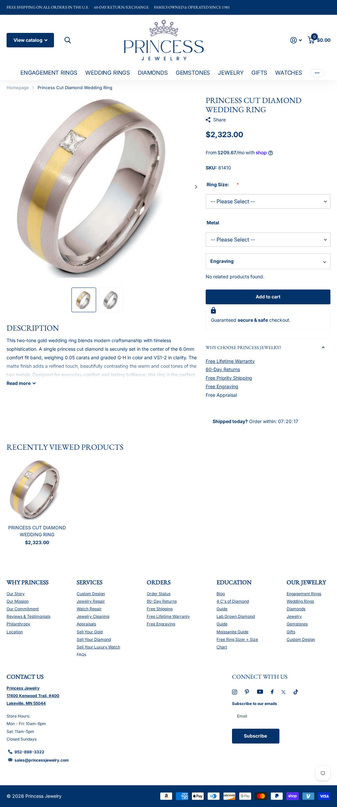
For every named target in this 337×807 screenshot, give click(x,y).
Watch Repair (89, 608)
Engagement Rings (304, 593)
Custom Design (91, 593)
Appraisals (86, 623)
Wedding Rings (300, 601)
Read (19, 383)
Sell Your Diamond (94, 639)
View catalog (28, 40)
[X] (283, 692)
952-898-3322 (29, 751)
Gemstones (297, 623)
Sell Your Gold (90, 631)
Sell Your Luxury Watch (98, 646)
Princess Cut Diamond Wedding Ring (37, 531)
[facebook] (272, 692)
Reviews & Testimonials (28, 616)
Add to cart (268, 296)
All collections (48, 73)
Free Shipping (159, 608)
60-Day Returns (223, 369)
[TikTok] (296, 692)
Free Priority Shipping (229, 378)
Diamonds (296, 608)
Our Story (16, 593)
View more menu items (317, 72)
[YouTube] (260, 692)
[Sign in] (296, 40)
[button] (196, 187)
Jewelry (294, 616)
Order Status (158, 593)
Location (15, 631)
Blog (221, 593)
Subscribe (256, 736)
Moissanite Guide (232, 631)
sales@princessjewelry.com (41, 760)
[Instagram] (234, 692)
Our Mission (18, 601)
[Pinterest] (247, 692)
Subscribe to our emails (254, 703)
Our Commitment (23, 608)
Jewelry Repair (91, 601)
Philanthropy (18, 623)
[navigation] (83, 300)
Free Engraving (222, 386)
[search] (67, 40)
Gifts (291, 631)
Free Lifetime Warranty (230, 361)
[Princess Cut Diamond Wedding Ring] (37, 489)
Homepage (18, 87)
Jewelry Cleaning (93, 616)
